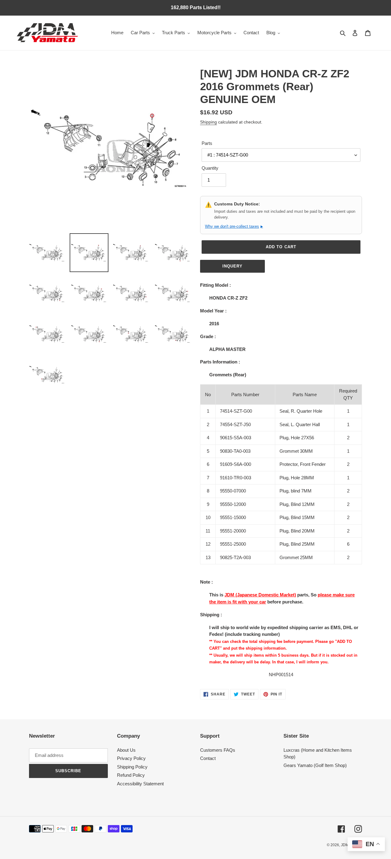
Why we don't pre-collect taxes (234, 226)
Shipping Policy (132, 766)
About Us (126, 750)
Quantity (210, 168)
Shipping (208, 122)
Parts (207, 143)
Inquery (232, 266)
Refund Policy (131, 775)
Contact (208, 758)
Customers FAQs (217, 750)
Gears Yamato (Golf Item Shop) (315, 765)
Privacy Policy (131, 758)
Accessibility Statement (140, 783)
